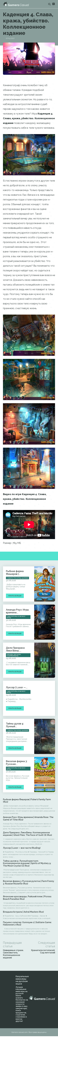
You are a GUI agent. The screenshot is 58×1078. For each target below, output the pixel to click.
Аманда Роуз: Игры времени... (17, 611)
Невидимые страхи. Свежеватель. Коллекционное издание (13, 954)
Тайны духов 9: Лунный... (15, 725)
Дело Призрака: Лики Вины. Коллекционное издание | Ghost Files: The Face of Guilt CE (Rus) (27, 833)
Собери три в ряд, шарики (17, 578)
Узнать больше (15, 596)
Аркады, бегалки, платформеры (14, 655)
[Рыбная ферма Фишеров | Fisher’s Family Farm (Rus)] (44, 584)
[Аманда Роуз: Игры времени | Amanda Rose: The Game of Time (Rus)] (44, 622)
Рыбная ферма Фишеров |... (15, 572)
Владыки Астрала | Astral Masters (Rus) (23, 912)
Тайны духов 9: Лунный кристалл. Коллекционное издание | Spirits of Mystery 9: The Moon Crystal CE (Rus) (27, 863)
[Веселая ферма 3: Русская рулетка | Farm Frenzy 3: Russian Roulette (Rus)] (44, 774)
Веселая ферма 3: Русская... (16, 762)
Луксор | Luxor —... (17, 687)
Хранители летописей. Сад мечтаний (43, 951)
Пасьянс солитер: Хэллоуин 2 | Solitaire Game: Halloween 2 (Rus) (27, 923)
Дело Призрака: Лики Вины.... (15, 649)
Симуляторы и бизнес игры (16, 617)
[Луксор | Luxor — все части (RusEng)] (44, 698)
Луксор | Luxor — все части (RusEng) (21, 848)
